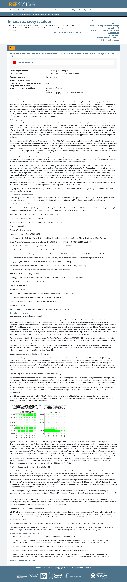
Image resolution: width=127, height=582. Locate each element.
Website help (113, 33)
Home (11, 14)
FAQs (91, 10)
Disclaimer (51, 567)
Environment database (110, 40)
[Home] (10, 10)
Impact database (39, 14)
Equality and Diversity (77, 10)
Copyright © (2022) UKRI (65, 567)
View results (114, 35)
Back (12, 48)
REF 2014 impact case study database (104, 30)
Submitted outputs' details (108, 37)
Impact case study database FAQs (67, 32)
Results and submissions (24, 10)
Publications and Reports (47, 10)
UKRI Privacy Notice (83, 567)
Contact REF (40, 567)
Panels (62, 10)
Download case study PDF (27, 62)
